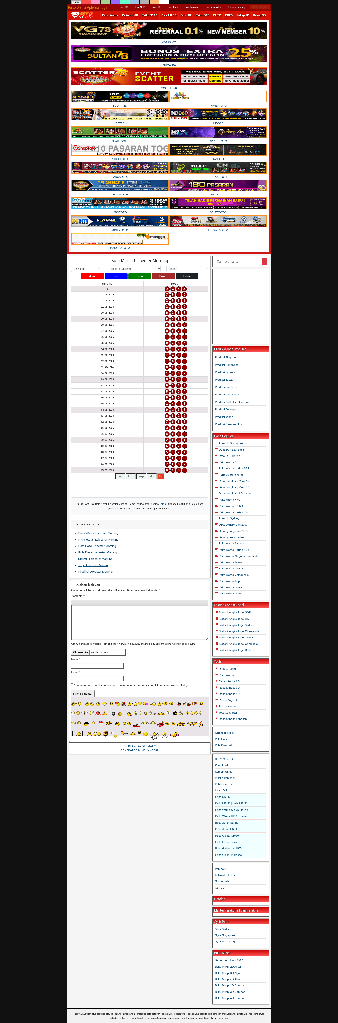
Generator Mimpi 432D (229, 960)
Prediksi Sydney (225, 372)
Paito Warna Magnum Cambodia (238, 556)
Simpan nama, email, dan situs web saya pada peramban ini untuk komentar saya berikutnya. (132, 685)
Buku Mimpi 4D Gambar (230, 998)
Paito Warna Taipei (230, 581)
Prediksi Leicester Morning (95, 571)
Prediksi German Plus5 (229, 424)
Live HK (156, 7)
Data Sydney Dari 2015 (233, 531)
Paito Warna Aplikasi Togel (88, 7)
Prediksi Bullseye (225, 409)
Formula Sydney (228, 518)
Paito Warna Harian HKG (234, 512)
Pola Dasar (222, 739)
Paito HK (186, 15)
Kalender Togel (224, 732)
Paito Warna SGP (229, 462)
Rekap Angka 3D (229, 687)
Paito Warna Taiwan (230, 562)
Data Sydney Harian (231, 537)
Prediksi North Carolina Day (232, 401)
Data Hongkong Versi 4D (233, 480)
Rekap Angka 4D (229, 693)
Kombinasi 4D (223, 771)
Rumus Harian (227, 668)
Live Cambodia (213, 7)
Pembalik (220, 868)
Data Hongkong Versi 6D (233, 487)
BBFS (229, 15)
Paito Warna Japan (230, 593)
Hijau (140, 276)
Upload (133, 643)
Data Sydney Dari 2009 (233, 524)
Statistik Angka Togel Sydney (236, 625)
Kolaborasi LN (223, 784)
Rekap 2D (242, 15)
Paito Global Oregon (227, 835)
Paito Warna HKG (229, 499)
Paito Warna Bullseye (231, 568)
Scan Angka (260, 7)
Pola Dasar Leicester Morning (97, 552)
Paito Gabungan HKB (228, 848)
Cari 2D (219, 887)
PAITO (217, 15)
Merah (92, 276)
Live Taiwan (191, 7)
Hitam (187, 276)
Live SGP (140, 7)
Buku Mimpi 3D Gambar (230, 991)
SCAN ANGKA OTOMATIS (140, 746)
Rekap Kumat (227, 706)
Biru (116, 276)
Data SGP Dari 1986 (231, 449)
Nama (75, 659)
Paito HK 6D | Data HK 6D (231, 803)
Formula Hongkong (230, 474)
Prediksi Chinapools (227, 394)
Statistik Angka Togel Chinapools (238, 631)
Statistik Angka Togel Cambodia (238, 643)
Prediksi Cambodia (226, 387)
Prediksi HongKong (227, 364)
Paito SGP (202, 15)
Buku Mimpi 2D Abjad (228, 966)
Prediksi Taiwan (224, 379)
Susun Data (222, 881)
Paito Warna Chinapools (233, 574)
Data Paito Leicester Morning (97, 546)
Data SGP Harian (229, 455)
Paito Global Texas (226, 842)
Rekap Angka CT (229, 700)
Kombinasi (221, 765)
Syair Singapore (225, 935)
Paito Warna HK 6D (230, 505)
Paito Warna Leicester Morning (98, 533)
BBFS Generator (225, 759)
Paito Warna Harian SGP (233, 468)
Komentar (78, 595)
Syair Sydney (223, 929)
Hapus (76, 2)
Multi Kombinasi (225, 777)
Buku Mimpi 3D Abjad (228, 973)
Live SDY (123, 7)
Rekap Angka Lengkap (232, 718)
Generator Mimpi (237, 7)
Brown (163, 276)
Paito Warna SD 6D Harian (231, 809)
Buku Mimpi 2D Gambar (230, 985)
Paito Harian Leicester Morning (98, 539)
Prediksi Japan (224, 416)
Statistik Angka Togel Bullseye (236, 650)
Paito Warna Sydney (231, 543)
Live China (172, 7)
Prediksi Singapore (226, 357)
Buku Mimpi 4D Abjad (228, 979)
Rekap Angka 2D (229, 681)
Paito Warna (110, 15)
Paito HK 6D (130, 15)
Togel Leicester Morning (93, 565)
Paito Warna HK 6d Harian (231, 816)
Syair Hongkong (225, 941)
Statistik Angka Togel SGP (234, 612)
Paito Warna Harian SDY (233, 549)
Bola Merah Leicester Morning (139, 260)
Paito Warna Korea (230, 587)
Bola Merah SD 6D (226, 822)
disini (163, 504)
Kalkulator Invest (225, 875)
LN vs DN (221, 790)
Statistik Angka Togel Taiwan (236, 637)
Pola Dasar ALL (224, 745)
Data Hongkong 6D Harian (235, 493)
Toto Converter (227, 712)
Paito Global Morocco (228, 854)
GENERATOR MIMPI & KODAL (139, 750)
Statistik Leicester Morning (95, 558)
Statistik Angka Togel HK (233, 618)
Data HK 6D (168, 15)
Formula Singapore (230, 443)
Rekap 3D (259, 15)
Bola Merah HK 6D (226, 829)
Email (75, 672)
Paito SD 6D (149, 15)
